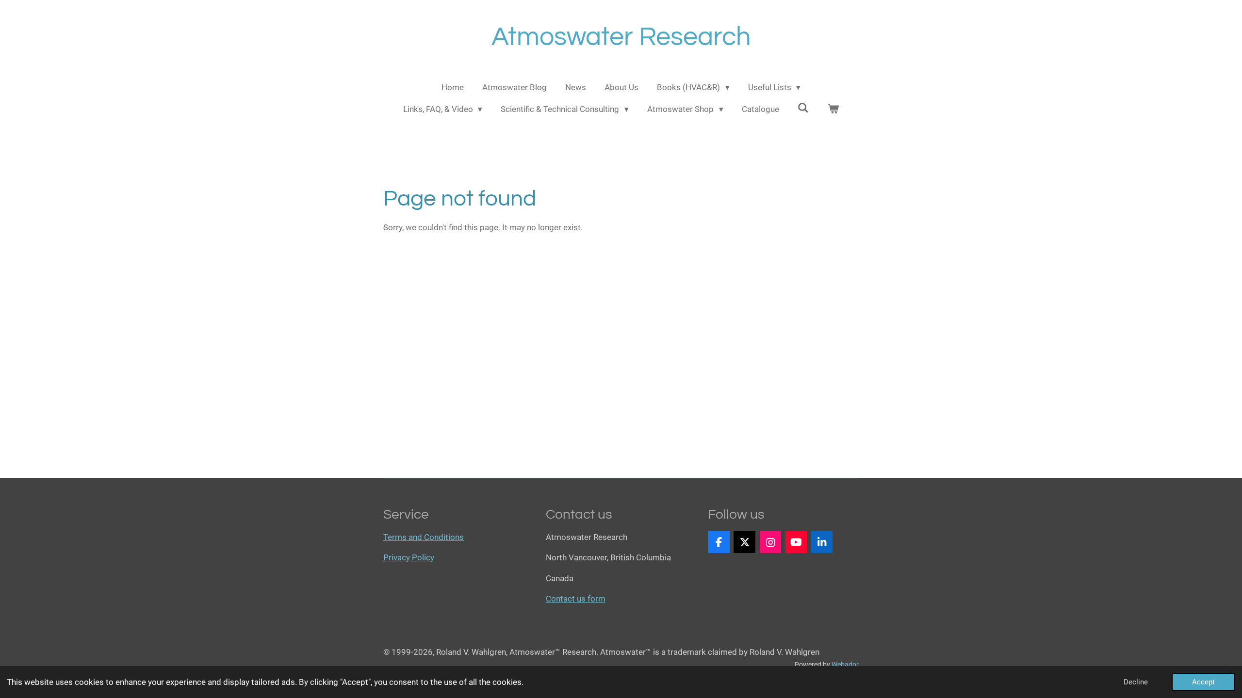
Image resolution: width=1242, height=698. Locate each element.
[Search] (803, 108)
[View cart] (833, 109)
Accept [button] (1203, 682)
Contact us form (575, 598)
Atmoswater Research (621, 37)
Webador (845, 664)
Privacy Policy (408, 557)
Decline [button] (1136, 682)
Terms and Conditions (423, 537)
